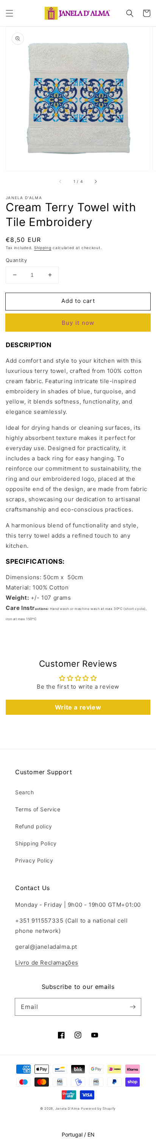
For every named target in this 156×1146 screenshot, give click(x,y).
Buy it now (78, 322)
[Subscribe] (132, 1006)
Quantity (16, 260)
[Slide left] (60, 181)
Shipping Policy (36, 843)
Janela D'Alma (67, 1108)
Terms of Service (38, 809)
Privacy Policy (34, 860)
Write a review (78, 707)
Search (24, 792)
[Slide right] (95, 181)
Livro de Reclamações (46, 962)
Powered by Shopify (98, 1108)
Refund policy (33, 826)
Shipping (42, 247)
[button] (9, 13)
